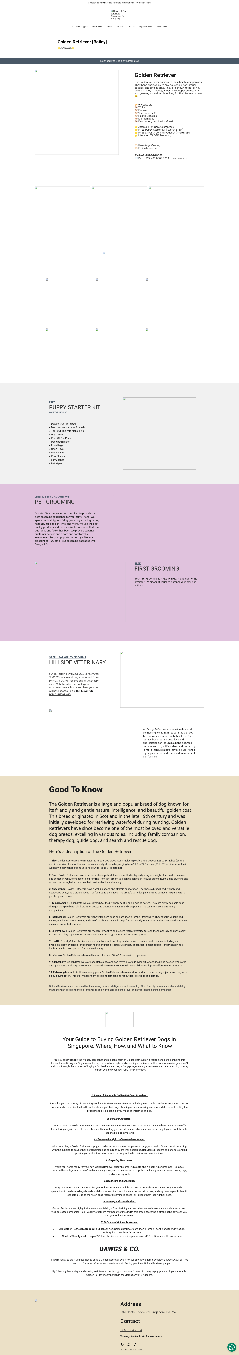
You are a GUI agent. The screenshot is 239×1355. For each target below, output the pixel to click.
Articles (120, 26)
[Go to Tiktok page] (134, 1344)
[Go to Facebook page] (123, 1344)
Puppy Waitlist (145, 26)
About (109, 26)
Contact (131, 26)
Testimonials (161, 26)
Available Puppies (80, 26)
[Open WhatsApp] (231, 1347)
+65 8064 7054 (131, 1330)
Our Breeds (97, 26)
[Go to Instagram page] (130, 1344)
